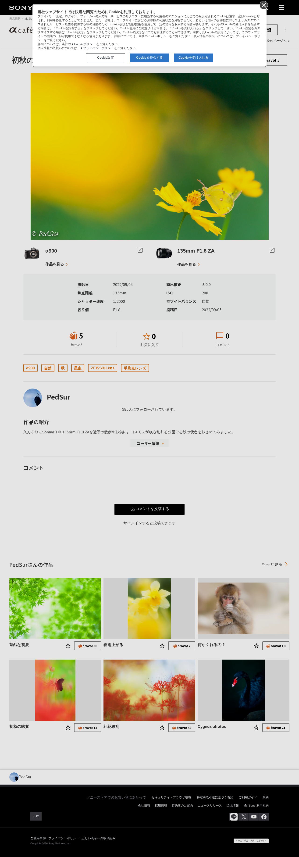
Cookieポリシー (85, 44)
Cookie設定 (105, 57)
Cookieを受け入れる (193, 57)
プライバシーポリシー (98, 48)
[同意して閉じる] (263, 5)
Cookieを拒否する (149, 57)
